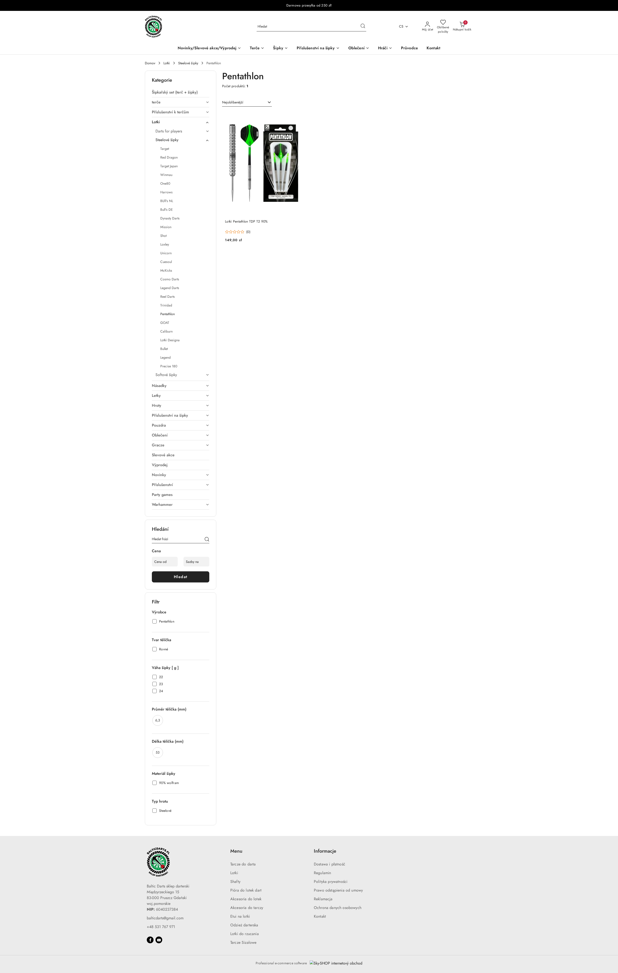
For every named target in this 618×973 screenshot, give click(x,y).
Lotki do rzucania (244, 934)
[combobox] (247, 102)
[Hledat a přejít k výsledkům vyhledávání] (362, 26)
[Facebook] (150, 940)
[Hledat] (206, 540)
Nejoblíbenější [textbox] (232, 102)
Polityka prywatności (330, 881)
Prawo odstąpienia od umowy (338, 890)
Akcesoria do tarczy (246, 907)
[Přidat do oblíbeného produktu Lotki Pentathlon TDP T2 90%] (297, 117)
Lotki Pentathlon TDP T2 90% (246, 221)
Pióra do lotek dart (245, 890)
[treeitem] (180, 92)
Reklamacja (323, 899)
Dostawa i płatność (329, 864)
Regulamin (322, 873)
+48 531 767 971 (161, 926)
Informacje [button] (325, 851)
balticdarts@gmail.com (165, 918)
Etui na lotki (240, 916)
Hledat (181, 577)
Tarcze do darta (243, 864)
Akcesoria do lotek (245, 899)
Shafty (235, 881)
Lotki (234, 873)
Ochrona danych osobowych (337, 907)
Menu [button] (236, 851)
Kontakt (320, 916)
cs (401, 26)
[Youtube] (158, 940)
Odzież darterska (244, 925)
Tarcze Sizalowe (243, 942)
